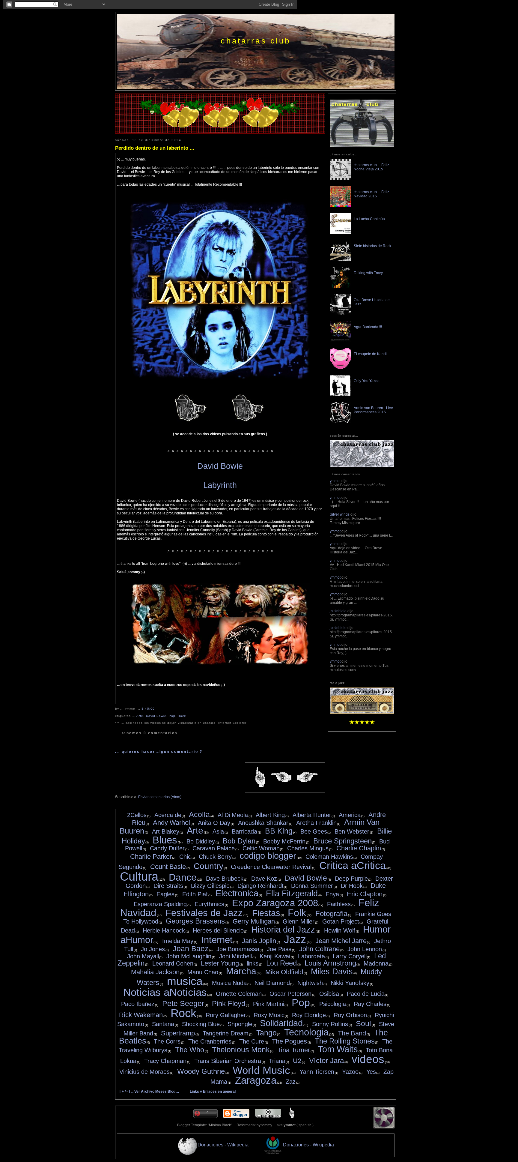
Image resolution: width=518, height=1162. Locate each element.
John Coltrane (319, 949)
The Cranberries (209, 1041)
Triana (277, 1061)
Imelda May (177, 941)
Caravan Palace (213, 848)
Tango (266, 1033)
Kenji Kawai (275, 956)
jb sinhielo (338, 611)
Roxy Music (269, 1015)
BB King (279, 831)
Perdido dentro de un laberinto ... (154, 148)
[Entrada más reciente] (281, 777)
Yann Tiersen (316, 1071)
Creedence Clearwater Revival (271, 867)
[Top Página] (292, 1117)
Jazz (295, 939)
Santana (163, 1024)
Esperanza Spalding (160, 904)
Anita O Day (214, 822)
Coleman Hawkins (329, 856)
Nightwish (310, 983)
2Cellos (137, 815)
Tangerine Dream (226, 1033)
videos (368, 1059)
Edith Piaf (195, 894)
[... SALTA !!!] (384, 1127)
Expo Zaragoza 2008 (275, 903)
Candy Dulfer (167, 848)
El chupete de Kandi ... (372, 354)
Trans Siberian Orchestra (227, 1061)
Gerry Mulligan (254, 921)
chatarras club (255, 41)
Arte (139, 715)
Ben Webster (352, 831)
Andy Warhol (171, 822)
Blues (165, 840)
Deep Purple (351, 878)
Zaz (291, 1081)
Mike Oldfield (284, 972)
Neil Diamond (272, 983)
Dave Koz (264, 878)
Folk (297, 912)
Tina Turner (293, 1050)
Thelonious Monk (241, 1049)
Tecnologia (306, 1032)
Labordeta (311, 956)
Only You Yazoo (367, 381)
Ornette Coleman (239, 993)
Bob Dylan (239, 841)
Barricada (244, 831)
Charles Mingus (308, 848)
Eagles (165, 894)
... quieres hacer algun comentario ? (159, 752)
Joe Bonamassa (237, 949)
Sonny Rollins (330, 1024)
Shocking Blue (201, 1024)
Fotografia (331, 913)
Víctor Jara (326, 1060)
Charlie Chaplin (358, 848)
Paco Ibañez (137, 1004)
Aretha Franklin (316, 822)
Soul (363, 1023)
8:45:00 (147, 708)
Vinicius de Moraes (144, 1071)
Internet (217, 940)
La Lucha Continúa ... (371, 219)
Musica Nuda (229, 983)
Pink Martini (268, 1004)
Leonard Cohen (172, 963)
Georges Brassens (195, 921)
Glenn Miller (298, 921)
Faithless (339, 904)
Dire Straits (168, 885)
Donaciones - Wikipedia (223, 1144)
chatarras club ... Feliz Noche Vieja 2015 (371, 167)
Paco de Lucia (366, 993)
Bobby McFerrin (284, 841)
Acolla (199, 814)
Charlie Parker (151, 856)
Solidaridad (281, 1023)
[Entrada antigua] (307, 777)
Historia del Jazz (283, 929)
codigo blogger (268, 856)
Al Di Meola (233, 815)
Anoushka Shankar (263, 822)
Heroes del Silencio (218, 930)
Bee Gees (313, 831)
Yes (371, 1071)
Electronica (237, 893)
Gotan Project (340, 921)
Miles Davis (332, 971)
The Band (352, 1033)
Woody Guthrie (201, 1071)
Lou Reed (281, 963)
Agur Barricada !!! (368, 327)
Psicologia (332, 1004)
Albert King (270, 815)
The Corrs (167, 1041)
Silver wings (340, 514)
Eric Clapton (365, 894)
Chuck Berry (215, 856)
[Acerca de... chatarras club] (362, 146)
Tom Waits (338, 1049)
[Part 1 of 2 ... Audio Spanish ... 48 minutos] (191, 422)
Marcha (241, 971)
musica (185, 981)
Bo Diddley (200, 841)
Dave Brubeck (224, 878)
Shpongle (240, 1024)
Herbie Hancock (164, 930)
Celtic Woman (261, 848)
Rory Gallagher (226, 1015)
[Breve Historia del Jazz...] (362, 465)
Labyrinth (220, 485)
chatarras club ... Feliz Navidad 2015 (371, 194)
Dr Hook (352, 885)
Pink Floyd (228, 1003)
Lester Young (220, 963)
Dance (183, 877)
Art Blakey (165, 831)
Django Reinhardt (260, 885)
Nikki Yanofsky (350, 983)
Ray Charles (370, 1004)
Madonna (376, 963)
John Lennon (364, 949)
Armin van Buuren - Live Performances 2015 (373, 410)
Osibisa (329, 993)
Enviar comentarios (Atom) (159, 797)
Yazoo (350, 1071)
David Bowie (220, 466)
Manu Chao (202, 972)
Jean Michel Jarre (341, 941)
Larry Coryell (350, 956)
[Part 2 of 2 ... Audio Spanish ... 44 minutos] (248, 422)
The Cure (251, 1041)
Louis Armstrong (330, 963)
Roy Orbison (350, 1015)
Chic (185, 856)
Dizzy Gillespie (210, 885)
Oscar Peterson (290, 993)
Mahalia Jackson (155, 972)
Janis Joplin (259, 941)
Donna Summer (312, 885)
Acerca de (167, 815)
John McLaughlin (188, 956)
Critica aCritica (352, 865)
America (350, 815)
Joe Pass (279, 949)
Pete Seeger (183, 1003)
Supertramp (178, 1033)
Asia (218, 831)
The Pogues (289, 1041)
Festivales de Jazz (204, 913)
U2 (297, 1061)
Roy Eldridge (309, 1015)
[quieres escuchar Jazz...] (362, 713)
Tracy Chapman (165, 1061)
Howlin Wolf (339, 930)
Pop (172, 715)
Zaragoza (255, 1080)
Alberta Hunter (312, 815)
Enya (332, 894)
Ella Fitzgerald (292, 893)
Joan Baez (191, 948)
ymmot (335, 481)
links (252, 963)
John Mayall (143, 956)
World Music (261, 1070)
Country (208, 866)
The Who (189, 1050)
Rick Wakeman (141, 1015)
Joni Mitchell (235, 956)
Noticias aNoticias (165, 992)
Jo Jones (153, 949)
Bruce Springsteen (342, 841)
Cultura (139, 876)
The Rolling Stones (345, 1041)
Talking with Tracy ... (370, 273)
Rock (182, 715)
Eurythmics (209, 904)
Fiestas (266, 913)
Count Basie (168, 866)
